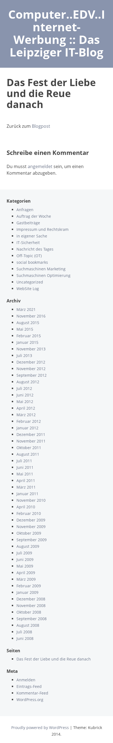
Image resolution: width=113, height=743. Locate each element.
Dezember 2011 (30, 434)
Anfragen (24, 209)
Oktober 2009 (28, 533)
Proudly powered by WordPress (40, 727)
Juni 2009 (24, 559)
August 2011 (27, 454)
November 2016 (31, 316)
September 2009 (31, 539)
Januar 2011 (27, 493)
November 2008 (31, 605)
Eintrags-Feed (29, 686)
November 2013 (31, 348)
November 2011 (31, 441)
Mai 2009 (24, 566)
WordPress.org (29, 699)
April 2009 (25, 572)
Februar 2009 (28, 585)
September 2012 (31, 375)
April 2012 (25, 408)
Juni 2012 (24, 395)
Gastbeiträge (28, 222)
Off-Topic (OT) (29, 255)
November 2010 (31, 500)
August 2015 (27, 322)
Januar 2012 (27, 427)
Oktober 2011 (28, 447)
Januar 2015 (27, 342)
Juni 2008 (24, 638)
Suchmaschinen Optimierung (43, 275)
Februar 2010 (28, 513)
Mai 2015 (24, 329)
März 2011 (26, 487)
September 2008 (31, 618)
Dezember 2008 (30, 599)
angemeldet (40, 166)
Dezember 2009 (30, 520)
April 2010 (25, 506)
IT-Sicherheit (28, 242)
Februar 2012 (28, 421)
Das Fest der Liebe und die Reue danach (53, 659)
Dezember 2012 (30, 362)
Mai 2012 (24, 401)
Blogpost (41, 126)
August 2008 (27, 625)
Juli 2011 (24, 460)
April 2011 (25, 480)
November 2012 (31, 368)
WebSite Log (27, 288)
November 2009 (31, 526)
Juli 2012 (24, 388)
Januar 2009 (27, 592)
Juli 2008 (24, 631)
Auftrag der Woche (33, 216)
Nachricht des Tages (34, 249)
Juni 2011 (24, 467)
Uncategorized (29, 282)
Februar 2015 (28, 335)
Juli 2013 (24, 355)
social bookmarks (32, 262)
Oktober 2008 (28, 612)
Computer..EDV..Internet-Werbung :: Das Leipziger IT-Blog (56, 33)
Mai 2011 (24, 474)
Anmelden (25, 679)
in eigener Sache (31, 236)
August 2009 (27, 546)
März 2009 (26, 579)
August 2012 (27, 381)
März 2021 (26, 309)
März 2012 (26, 414)
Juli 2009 (24, 552)
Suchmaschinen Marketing (41, 268)
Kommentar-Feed (32, 693)
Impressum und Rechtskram (42, 229)
